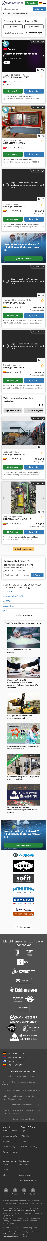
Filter (14, 26)
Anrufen (35, 91)
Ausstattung (8, 606)
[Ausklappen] (23, 101)
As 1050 (6, 601)
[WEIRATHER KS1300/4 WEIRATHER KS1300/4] (23, 122)
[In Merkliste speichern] (42, 75)
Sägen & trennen (13, 410)
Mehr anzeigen (24, 615)
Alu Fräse (7, 591)
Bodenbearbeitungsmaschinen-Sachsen (23, 1090)
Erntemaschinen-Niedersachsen (23, 1105)
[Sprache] (40, 3)
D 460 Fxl (7, 611)
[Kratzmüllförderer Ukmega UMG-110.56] (23, 433)
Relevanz (34, 26)
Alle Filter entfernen (14, 33)
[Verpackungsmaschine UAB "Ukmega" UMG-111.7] (23, 498)
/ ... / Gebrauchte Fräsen (14, 14)
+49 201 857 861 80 (16, 1057)
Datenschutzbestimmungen (15, 1234)
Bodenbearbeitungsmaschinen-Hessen (23, 1076)
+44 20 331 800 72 (16, 1061)
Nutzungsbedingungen (11, 1236)
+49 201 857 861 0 (16, 1053)
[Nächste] (43, 55)
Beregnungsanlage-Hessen (23, 1119)
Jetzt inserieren (23, 258)
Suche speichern (24, 549)
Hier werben (24, 927)
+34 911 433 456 (15, 1065)
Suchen (40, 9)
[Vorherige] (4, 55)
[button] (44, 3)
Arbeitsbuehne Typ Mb (13, 596)
